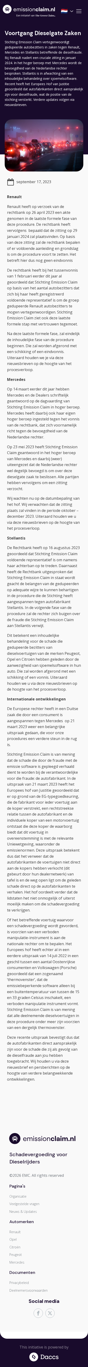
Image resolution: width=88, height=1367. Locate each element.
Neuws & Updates (23, 1211)
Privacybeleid (19, 1282)
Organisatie (18, 1196)
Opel (13, 1239)
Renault (15, 1232)
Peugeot (15, 1254)
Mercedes (16, 1262)
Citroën (14, 1247)
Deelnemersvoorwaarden (28, 1290)
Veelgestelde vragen (24, 1204)
